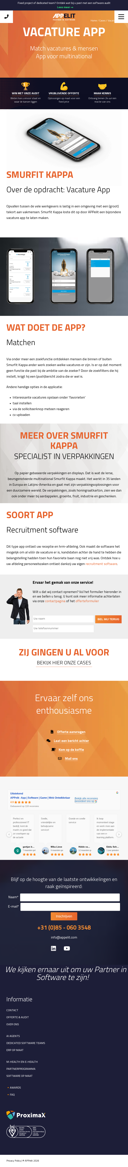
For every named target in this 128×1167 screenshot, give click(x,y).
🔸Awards (13, 1088)
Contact (12, 1010)
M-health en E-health (22, 1062)
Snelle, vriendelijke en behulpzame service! (48, 824)
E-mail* (13, 907)
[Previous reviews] (9, 834)
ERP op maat (15, 1050)
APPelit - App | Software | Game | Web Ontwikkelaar (40, 797)
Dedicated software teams (25, 1043)
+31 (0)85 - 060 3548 (64, 928)
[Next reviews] (119, 834)
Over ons (12, 1024)
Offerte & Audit (17, 1017)
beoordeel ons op (84, 801)
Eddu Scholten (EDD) (112, 847)
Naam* (13, 897)
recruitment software (101, 564)
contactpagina (55, 601)
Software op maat (19, 1076)
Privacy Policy (13, 1161)
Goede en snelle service (77, 820)
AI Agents (13, 1036)
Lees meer (64, 7)
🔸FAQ (10, 1095)
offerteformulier (87, 601)
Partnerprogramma (20, 1069)
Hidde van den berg (85, 847)
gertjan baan (29, 847)
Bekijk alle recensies (86, 798)
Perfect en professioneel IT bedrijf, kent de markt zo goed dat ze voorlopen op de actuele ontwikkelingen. (22, 828)
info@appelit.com (64, 937)
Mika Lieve (56, 847)
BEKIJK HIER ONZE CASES (64, 663)
